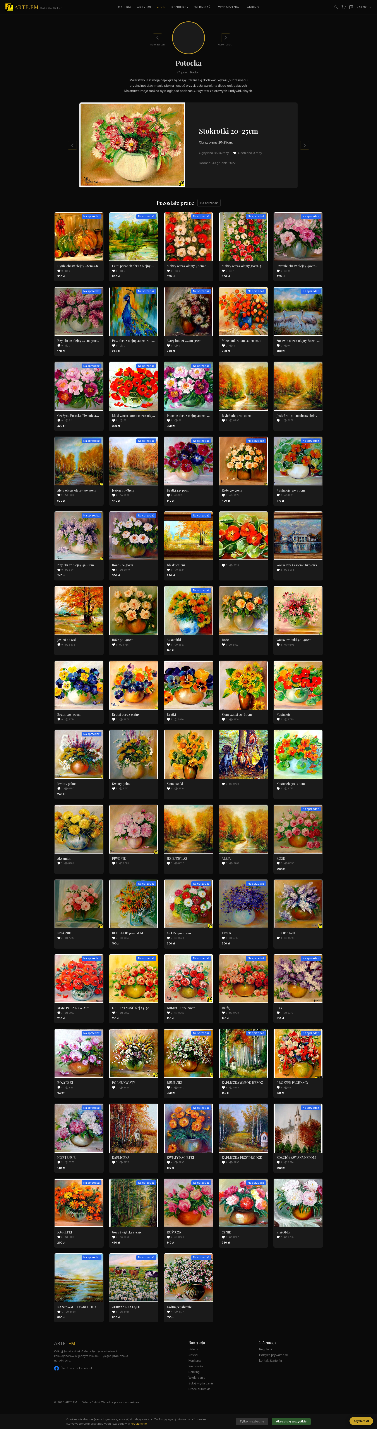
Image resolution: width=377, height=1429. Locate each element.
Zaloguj (364, 7)
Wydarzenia (228, 7)
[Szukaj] (336, 7)
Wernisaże (203, 7)
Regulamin (266, 1349)
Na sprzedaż (209, 202)
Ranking (252, 7)
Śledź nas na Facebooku (77, 1368)
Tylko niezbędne (252, 1421)
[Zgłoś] (351, 7)
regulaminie (139, 1423)
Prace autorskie (199, 1389)
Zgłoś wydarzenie (201, 1383)
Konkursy (180, 7)
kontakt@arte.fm (270, 1360)
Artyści (144, 7)
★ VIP (161, 7)
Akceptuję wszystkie (291, 1421)
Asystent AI (361, 1421)
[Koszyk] (343, 7)
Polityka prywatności (273, 1355)
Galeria (125, 7)
